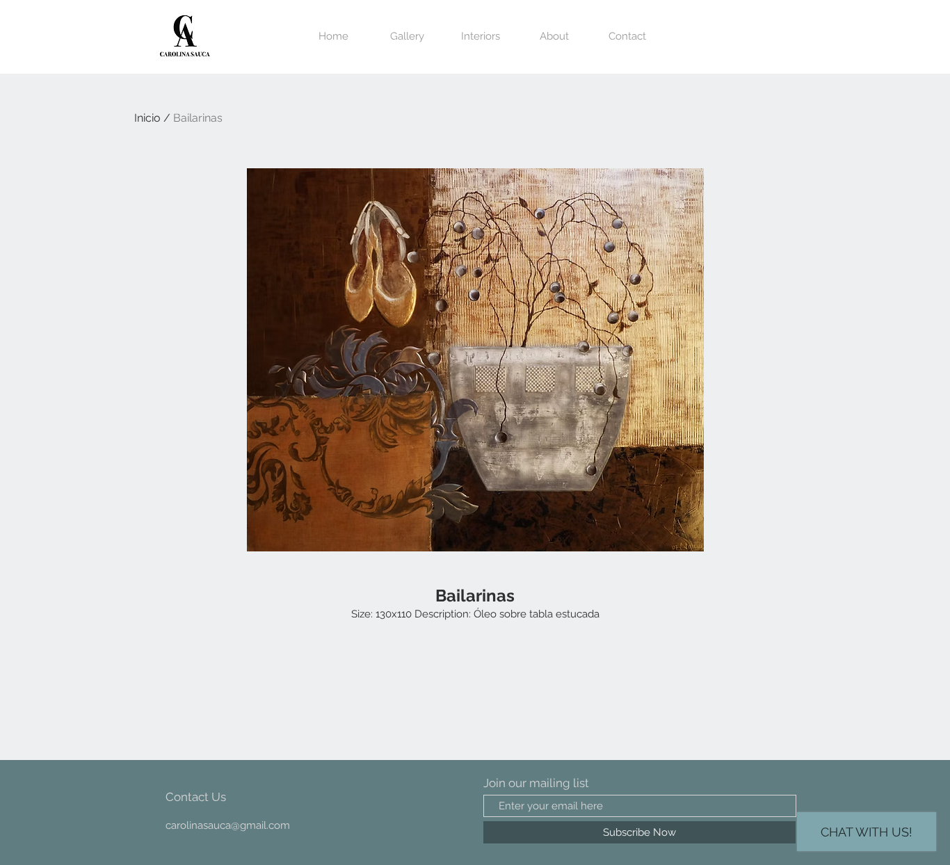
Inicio (147, 117)
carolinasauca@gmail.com (228, 825)
